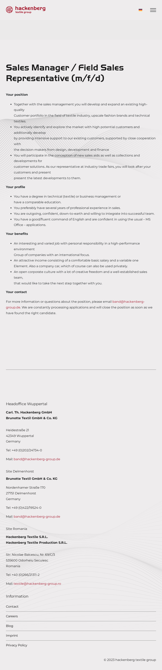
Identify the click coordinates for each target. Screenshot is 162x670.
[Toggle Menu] (153, 10)
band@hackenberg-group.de (37, 459)
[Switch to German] (140, 10)
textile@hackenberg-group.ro (37, 584)
